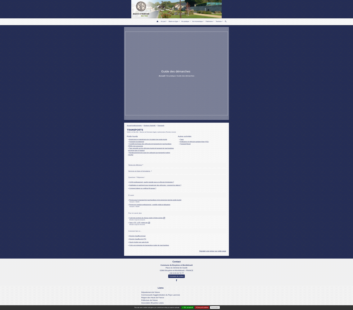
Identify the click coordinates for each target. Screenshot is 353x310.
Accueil (162, 76)
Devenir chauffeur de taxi (137, 236)
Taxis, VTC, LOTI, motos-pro (139, 222)
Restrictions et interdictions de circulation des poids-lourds (148, 139)
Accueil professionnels (134, 125)
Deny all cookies (202, 307)
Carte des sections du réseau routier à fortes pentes (147, 218)
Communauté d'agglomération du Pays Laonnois (160, 295)
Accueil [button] (163, 21)
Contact (176, 261)
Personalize (215, 307)
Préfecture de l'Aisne (149, 300)
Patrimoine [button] (209, 21)
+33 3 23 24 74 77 (176, 273)
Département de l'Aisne (150, 292)
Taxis (182, 139)
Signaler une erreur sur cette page (212, 251)
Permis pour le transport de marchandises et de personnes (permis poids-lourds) (155, 200)
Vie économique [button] (197, 21)
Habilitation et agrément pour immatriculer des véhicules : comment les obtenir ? (155, 185)
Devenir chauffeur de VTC (137, 239)
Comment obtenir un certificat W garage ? (142, 188)
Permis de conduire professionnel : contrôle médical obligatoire (149, 204)
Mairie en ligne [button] (174, 21)
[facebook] (176, 280)
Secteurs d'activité (150, 125)
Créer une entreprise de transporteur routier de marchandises (149, 245)
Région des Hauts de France (152, 298)
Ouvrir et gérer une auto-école (139, 242)
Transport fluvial (185, 144)
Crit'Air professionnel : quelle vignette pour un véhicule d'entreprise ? (151, 182)
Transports (160, 125)
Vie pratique (171, 76)
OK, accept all (188, 307)
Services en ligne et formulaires (139, 171)
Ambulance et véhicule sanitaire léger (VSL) (194, 141)
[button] (157, 22)
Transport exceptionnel (136, 141)
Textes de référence (135, 165)
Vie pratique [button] (185, 21)
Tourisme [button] (219, 21)
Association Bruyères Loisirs (152, 303)
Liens (161, 288)
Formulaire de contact (176, 276)
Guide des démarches (185, 76)
